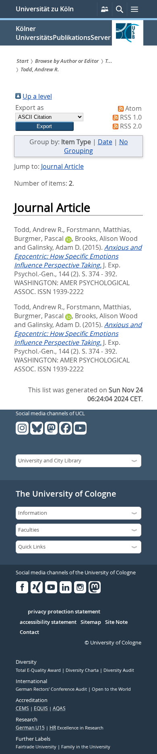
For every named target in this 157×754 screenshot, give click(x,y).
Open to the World (111, 689)
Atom (133, 108)
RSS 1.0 (131, 117)
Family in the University (85, 747)
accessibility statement (48, 622)
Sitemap (91, 622)
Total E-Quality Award (39, 670)
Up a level (37, 96)
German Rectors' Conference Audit (52, 689)
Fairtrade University (37, 747)
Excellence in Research (76, 728)
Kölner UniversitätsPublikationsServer (63, 33)
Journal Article (62, 166)
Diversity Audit (118, 670)
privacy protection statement (64, 612)
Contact (29, 632)
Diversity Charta (83, 670)
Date (105, 141)
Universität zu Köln (45, 8)
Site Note (116, 622)
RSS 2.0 (131, 126)
